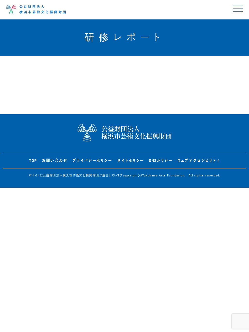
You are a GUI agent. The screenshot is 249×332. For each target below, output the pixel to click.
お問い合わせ (55, 160)
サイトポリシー (130, 160)
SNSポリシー (160, 160)
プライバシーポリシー (92, 160)
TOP (33, 160)
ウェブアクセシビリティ (198, 160)
